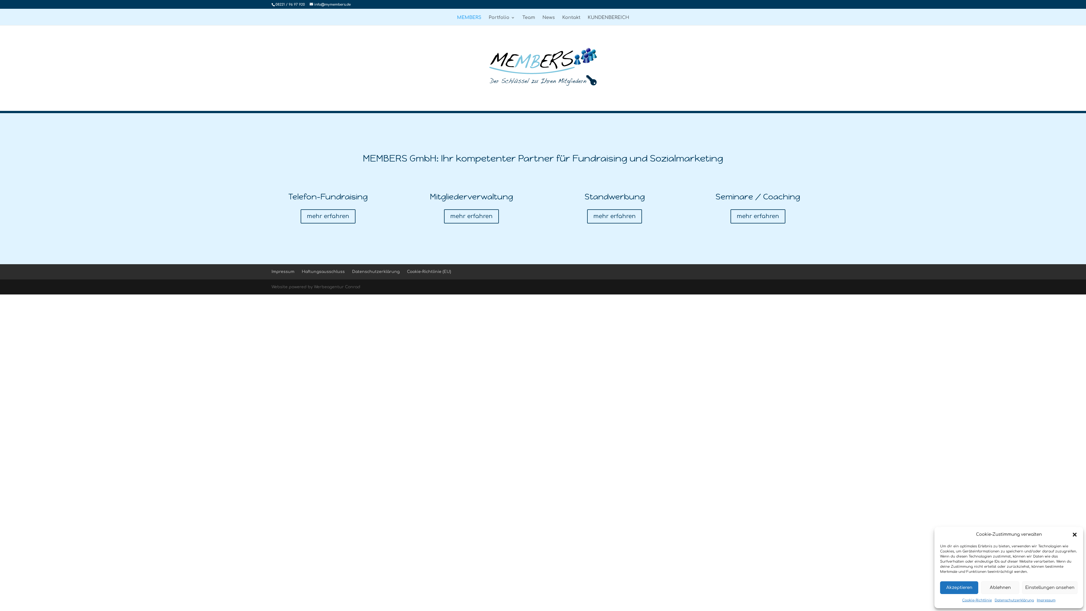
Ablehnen (1000, 587)
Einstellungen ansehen (1049, 587)
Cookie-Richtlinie (977, 600)
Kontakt (571, 18)
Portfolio (499, 18)
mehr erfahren (328, 216)
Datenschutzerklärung (1014, 600)
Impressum (1046, 600)
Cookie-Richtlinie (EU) (429, 272)
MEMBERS (469, 18)
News (548, 18)
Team (528, 18)
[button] (1075, 534)
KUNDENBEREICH (608, 18)
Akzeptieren (959, 587)
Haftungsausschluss (323, 272)
